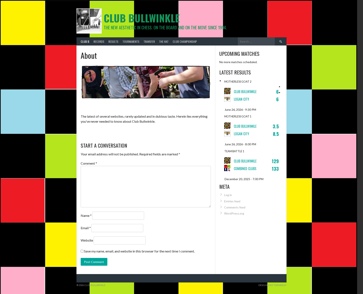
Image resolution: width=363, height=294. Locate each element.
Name (86, 215)
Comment (89, 163)
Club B (85, 41)
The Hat (163, 41)
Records (98, 41)
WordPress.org (234, 213)
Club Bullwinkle (142, 17)
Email (86, 228)
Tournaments (130, 41)
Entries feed (232, 201)
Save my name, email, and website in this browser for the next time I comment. (139, 251)
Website (87, 240)
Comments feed (234, 207)
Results (113, 41)
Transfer (149, 41)
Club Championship (185, 41)
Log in (228, 195)
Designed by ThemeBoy (272, 285)
